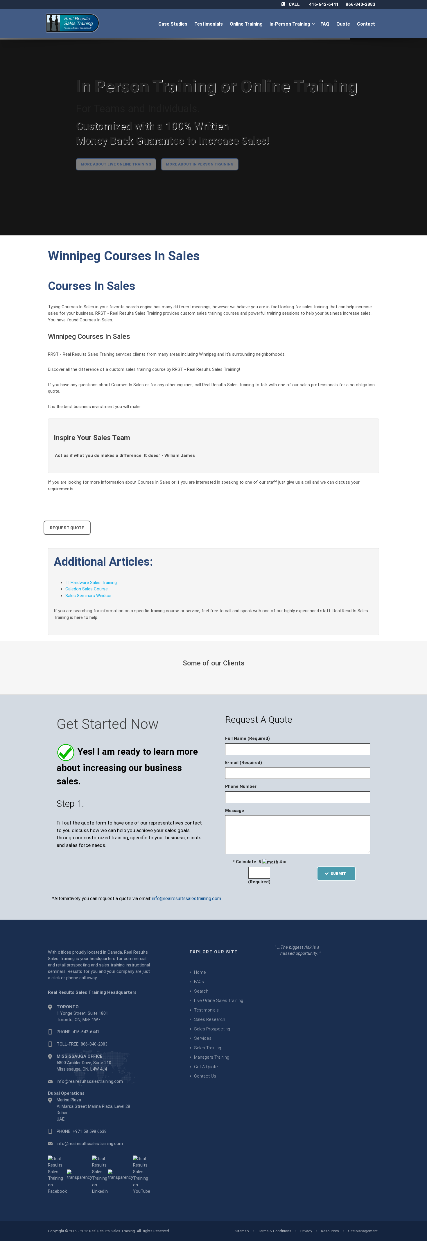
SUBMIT (340, 873)
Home (200, 972)
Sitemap (242, 1231)
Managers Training (211, 1057)
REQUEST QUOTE (67, 528)
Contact (366, 24)
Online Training (247, 24)
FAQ (325, 24)
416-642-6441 (324, 4)
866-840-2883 (360, 4)
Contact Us (205, 1076)
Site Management (363, 1231)
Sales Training (207, 1048)
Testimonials (209, 24)
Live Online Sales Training (218, 1000)
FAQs (199, 981)
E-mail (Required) (243, 762)
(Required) (259, 881)
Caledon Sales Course (86, 589)
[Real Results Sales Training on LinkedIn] (100, 1174)
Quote (343, 24)
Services (202, 1038)
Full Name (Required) (247, 738)
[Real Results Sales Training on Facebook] (57, 1174)
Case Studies (173, 24)
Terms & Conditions (274, 1231)
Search (201, 991)
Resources (330, 1231)
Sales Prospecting (212, 1029)
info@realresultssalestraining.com (186, 898)
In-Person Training (291, 24)
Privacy (306, 1231)
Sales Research (209, 1019)
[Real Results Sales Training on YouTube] (141, 1174)
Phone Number (240, 786)
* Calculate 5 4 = (259, 861)
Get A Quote (206, 1066)
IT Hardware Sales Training (91, 582)
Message (234, 810)
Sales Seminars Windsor (88, 595)
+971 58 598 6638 (90, 1131)
